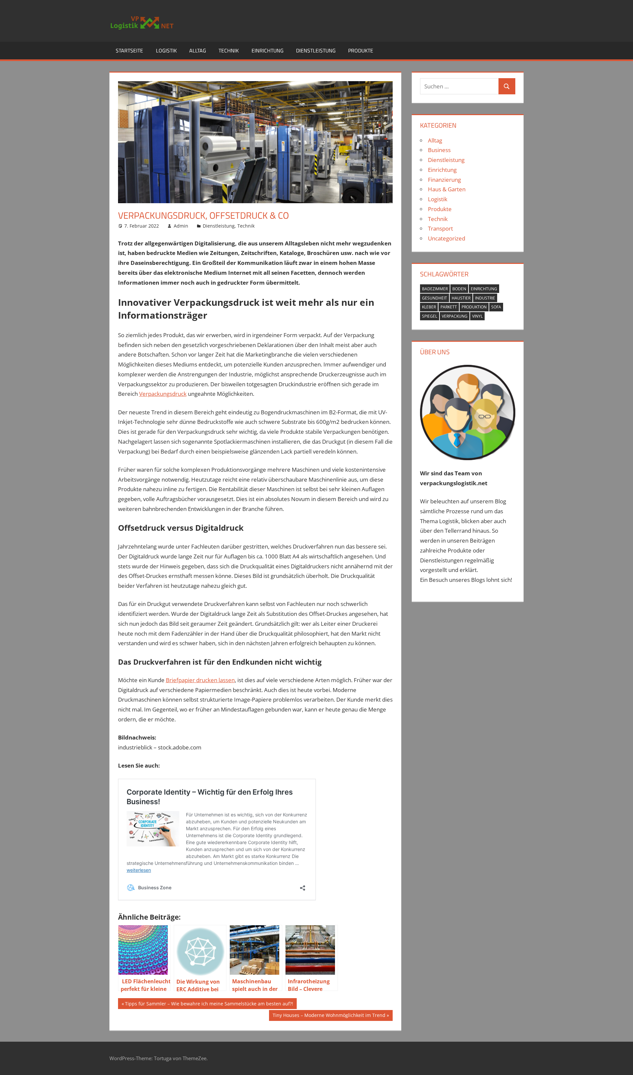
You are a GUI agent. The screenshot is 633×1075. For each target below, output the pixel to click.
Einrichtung (268, 50)
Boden (459, 289)
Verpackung (454, 316)
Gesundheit (434, 298)
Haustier (461, 298)
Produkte (360, 50)
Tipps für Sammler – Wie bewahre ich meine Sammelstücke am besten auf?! (209, 1004)
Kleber (429, 307)
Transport (440, 228)
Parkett (448, 307)
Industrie (485, 298)
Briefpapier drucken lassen (200, 680)
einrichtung (484, 289)
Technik (229, 50)
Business (439, 150)
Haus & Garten (447, 189)
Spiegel (429, 316)
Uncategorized (446, 238)
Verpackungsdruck (163, 393)
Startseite (129, 50)
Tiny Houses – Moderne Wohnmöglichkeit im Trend (328, 1016)
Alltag (197, 50)
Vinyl (477, 316)
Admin (181, 226)
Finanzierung (444, 179)
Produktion (474, 307)
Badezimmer (435, 289)
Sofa (496, 307)
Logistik (166, 50)
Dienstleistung (316, 50)
